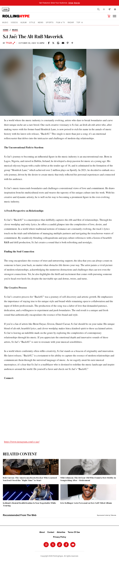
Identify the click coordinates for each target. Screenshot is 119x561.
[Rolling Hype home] (16, 16)
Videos (14, 22)
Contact (50, 532)
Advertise (61, 532)
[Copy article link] (72, 43)
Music (5, 22)
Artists (70, 3)
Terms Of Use (74, 532)
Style (32, 22)
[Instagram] (46, 544)
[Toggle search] (98, 9)
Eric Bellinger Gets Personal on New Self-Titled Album (86, 503)
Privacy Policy (59, 536)
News (40, 22)
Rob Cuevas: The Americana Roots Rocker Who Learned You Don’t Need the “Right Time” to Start (30, 479)
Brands (77, 3)
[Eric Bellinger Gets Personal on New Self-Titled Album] (88, 492)
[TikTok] (59, 544)
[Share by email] (63, 43)
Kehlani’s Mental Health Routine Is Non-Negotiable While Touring (29, 504)
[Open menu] (114, 16)
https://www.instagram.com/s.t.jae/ (21, 441)
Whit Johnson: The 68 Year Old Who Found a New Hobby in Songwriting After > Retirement (88, 479)
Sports (49, 22)
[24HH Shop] (109, 16)
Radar (71, 22)
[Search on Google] (58, 43)
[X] (52, 544)
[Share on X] (53, 43)
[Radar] (104, 9)
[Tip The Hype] (109, 9)
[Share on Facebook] (48, 43)
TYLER (9, 43)
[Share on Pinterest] (67, 43)
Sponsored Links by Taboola (106, 515)
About (42, 532)
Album (23, 22)
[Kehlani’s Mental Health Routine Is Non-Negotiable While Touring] (31, 492)
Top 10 (79, 22)
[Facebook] (66, 544)
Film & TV (60, 22)
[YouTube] (72, 544)
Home (5, 30)
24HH (5, 9)
